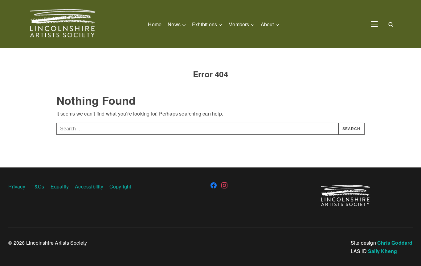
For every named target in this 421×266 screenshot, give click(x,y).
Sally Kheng (382, 251)
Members (238, 24)
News (174, 24)
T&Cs (37, 186)
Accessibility (89, 186)
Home (154, 24)
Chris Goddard (395, 242)
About (267, 24)
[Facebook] (214, 185)
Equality (60, 186)
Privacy (16, 186)
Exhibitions (204, 24)
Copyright (120, 186)
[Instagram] (224, 185)
